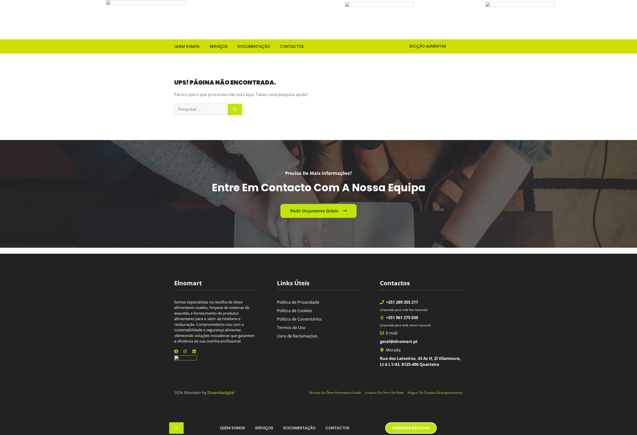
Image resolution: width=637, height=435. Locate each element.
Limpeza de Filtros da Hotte (384, 392)
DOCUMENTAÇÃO (254, 46)
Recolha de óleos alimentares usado (335, 392)
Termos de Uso (291, 327)
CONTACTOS (292, 46)
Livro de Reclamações (297, 336)
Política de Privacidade (298, 302)
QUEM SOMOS (187, 46)
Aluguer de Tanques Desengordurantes (435, 392)
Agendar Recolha (411, 428)
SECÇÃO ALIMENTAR (423, 46)
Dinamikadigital (221, 392)
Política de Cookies (294, 310)
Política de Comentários (299, 319)
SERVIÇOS (219, 46)
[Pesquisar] (235, 109)
